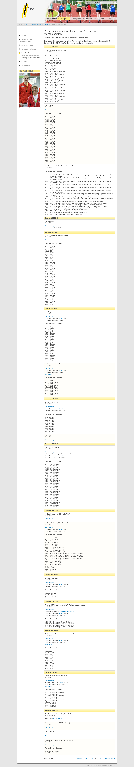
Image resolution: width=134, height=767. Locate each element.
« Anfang (79, 758)
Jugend (101, 19)
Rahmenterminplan (27, 45)
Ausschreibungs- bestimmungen (26, 40)
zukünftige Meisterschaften (30, 55)
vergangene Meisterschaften (31, 58)
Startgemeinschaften (28, 49)
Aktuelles (24, 35)
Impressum (95, 2)
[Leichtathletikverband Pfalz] (67, 22)
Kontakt (88, 2)
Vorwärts (107, 758)
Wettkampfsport (63, 19)
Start (47, 19)
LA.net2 (61, 318)
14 (102, 758)
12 (97, 758)
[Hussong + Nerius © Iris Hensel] (29, 106)
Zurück (85, 758)
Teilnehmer (48, 374)
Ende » (113, 758)
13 (100, 758)
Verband (53, 19)
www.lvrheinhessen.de (67, 611)
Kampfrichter (25, 65)
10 (92, 758)
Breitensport (87, 19)
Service (108, 19)
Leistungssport (76, 19)
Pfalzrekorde (25, 61)
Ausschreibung (49, 110)
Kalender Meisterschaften (30, 53)
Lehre (95, 19)
